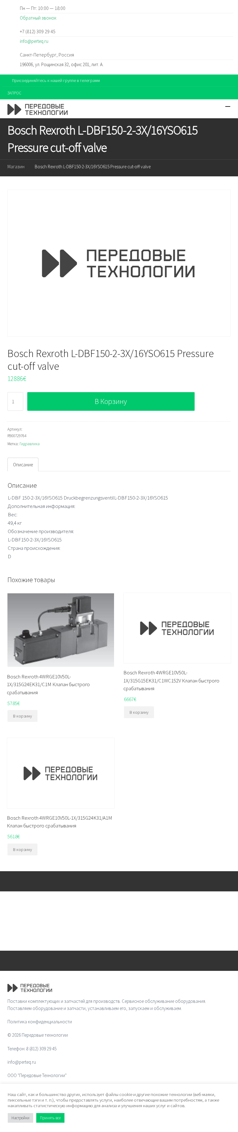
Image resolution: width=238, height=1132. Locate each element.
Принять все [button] (50, 1118)
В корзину (111, 401)
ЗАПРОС (14, 93)
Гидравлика (30, 443)
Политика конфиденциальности (39, 1022)
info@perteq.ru (34, 41)
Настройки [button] (20, 1118)
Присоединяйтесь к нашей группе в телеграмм (56, 80)
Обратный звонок (38, 18)
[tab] (22, 464)
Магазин (15, 167)
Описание (23, 465)
